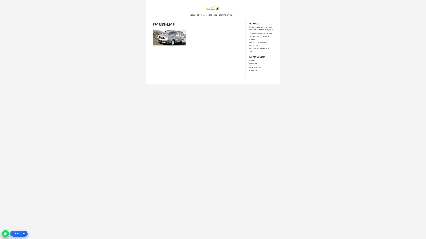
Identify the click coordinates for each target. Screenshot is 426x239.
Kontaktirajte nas (226, 15)
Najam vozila (253, 71)
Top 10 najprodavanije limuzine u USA (260, 33)
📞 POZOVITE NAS (19, 233)
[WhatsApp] (5, 233)
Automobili (201, 15)
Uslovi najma (212, 15)
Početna (192, 15)
